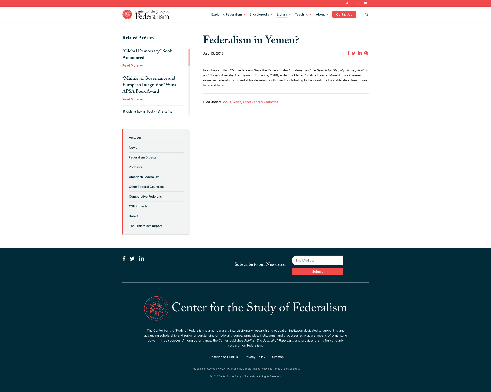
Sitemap (278, 357)
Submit (317, 271)
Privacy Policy (255, 357)
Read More (130, 65)
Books (133, 216)
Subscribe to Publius (223, 357)
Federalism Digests (142, 157)
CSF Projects (138, 206)
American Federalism (144, 177)
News (133, 147)
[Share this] (348, 53)
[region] (155, 82)
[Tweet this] (354, 53)
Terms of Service (282, 368)
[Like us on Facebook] (124, 259)
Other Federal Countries (146, 187)
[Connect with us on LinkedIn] (141, 259)
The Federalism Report (145, 226)
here (206, 85)
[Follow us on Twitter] (132, 259)
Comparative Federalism (146, 196)
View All (135, 138)
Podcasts (135, 167)
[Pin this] (366, 53)
